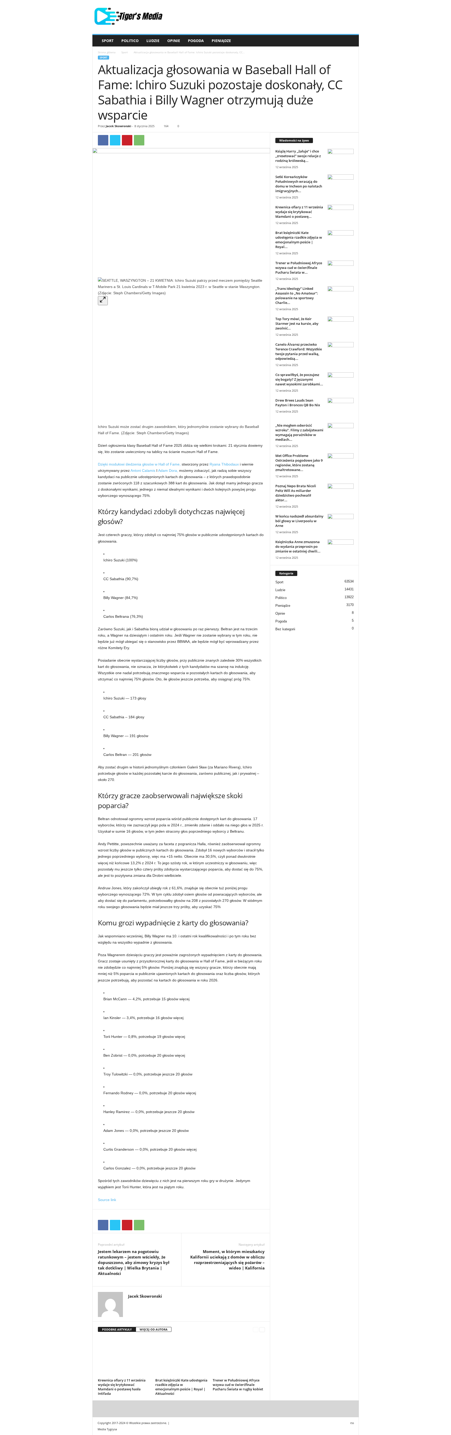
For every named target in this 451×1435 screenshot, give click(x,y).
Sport (108, 40)
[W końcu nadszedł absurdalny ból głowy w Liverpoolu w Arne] (341, 523)
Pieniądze (221, 40)
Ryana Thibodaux (224, 464)
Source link (107, 1200)
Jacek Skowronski (118, 126)
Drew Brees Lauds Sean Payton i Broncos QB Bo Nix (297, 402)
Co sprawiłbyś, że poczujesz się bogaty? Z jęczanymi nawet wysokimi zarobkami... (299, 379)
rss (352, 1423)
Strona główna (107, 52)
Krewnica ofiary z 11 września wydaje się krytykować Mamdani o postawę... (299, 212)
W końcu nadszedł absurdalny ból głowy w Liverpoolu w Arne (299, 521)
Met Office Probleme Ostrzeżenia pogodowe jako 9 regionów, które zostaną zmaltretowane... (299, 462)
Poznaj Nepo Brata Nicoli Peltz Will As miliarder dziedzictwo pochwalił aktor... (295, 493)
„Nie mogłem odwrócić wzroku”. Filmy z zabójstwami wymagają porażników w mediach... (299, 432)
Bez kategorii (285, 629)
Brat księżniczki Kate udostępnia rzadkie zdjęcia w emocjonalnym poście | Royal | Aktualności (181, 1387)
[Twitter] (115, 140)
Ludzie (152, 40)
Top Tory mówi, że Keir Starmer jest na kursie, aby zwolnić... (296, 323)
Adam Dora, (168, 470)
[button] (351, 40)
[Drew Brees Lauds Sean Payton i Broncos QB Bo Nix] (341, 407)
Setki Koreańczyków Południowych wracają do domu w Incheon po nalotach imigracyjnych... (298, 183)
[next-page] (262, 1329)
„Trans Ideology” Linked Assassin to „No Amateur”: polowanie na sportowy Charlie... (296, 295)
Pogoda (196, 40)
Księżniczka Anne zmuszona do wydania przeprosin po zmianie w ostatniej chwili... (298, 546)
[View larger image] (103, 300)
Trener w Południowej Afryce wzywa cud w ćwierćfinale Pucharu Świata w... (298, 268)
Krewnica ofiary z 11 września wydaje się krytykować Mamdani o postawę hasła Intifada (122, 1387)
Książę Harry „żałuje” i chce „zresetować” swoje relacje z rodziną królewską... (298, 156)
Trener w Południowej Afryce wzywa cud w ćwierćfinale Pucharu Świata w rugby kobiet (238, 1384)
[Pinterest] (127, 140)
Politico (130, 40)
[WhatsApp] (139, 140)
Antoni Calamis (142, 470)
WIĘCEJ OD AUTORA (154, 1329)
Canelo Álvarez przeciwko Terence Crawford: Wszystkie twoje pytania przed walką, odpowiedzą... (298, 351)
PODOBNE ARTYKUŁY (117, 1329)
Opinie (173, 40)
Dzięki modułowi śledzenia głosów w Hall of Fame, (139, 464)
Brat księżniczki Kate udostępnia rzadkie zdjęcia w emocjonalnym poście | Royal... (298, 239)
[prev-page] (255, 1329)
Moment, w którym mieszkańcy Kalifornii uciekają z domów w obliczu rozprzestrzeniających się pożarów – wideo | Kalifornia (227, 1260)
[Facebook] (103, 140)
